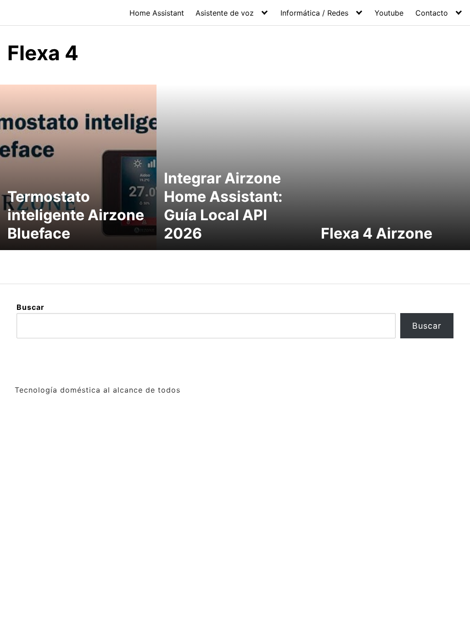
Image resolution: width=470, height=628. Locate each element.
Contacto (431, 12)
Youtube (389, 12)
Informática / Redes (314, 12)
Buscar (31, 307)
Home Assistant (156, 12)
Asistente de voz (225, 12)
